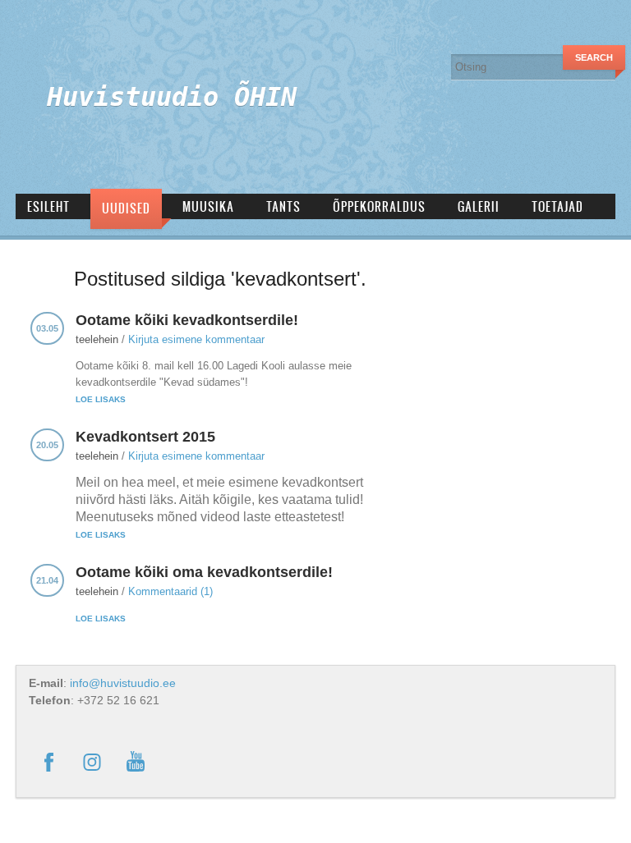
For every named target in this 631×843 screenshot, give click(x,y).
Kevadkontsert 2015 (145, 436)
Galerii (479, 206)
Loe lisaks (101, 399)
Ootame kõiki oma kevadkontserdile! (204, 572)
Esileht (48, 206)
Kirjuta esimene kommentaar (196, 339)
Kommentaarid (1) (170, 591)
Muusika (208, 206)
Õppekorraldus (379, 206)
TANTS (283, 206)
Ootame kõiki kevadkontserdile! (187, 320)
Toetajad (557, 206)
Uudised (126, 208)
